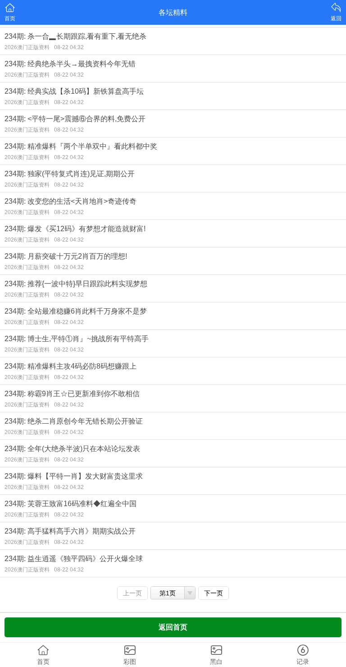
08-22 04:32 (69, 47)
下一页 (213, 593)
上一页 (132, 593)
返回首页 (173, 627)
